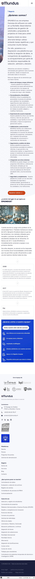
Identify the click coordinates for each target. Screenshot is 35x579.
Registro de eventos (7, 488)
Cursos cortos (5, 546)
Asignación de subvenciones (9, 532)
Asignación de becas (7, 529)
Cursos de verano (6, 548)
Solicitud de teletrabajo (8, 518)
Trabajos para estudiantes (9, 551)
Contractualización (6, 493)
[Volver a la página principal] (10, 3)
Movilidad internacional (8, 535)
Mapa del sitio (19, 572)
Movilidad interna (6, 537)
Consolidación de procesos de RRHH (12, 490)
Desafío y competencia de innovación (12, 510)
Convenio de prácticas (7, 515)
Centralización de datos (8, 482)
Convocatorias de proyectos (9, 504)
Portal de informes (6, 512)
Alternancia (4, 540)
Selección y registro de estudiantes (11, 501)
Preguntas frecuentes (7, 454)
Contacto (4, 474)
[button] (31, 3)
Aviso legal (4, 569)
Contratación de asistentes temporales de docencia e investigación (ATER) (17, 555)
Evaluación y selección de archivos (11, 485)
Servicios (4, 468)
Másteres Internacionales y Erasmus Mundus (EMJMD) (17, 507)
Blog (2, 471)
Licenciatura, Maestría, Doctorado (11, 523)
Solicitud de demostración (9, 457)
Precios (3, 452)
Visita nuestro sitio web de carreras (16, 328)
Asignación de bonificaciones (9, 543)
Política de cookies (6, 572)
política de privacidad (17, 569)
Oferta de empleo (6, 521)
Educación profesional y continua (11, 526)
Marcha (3, 449)
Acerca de (4, 465)
